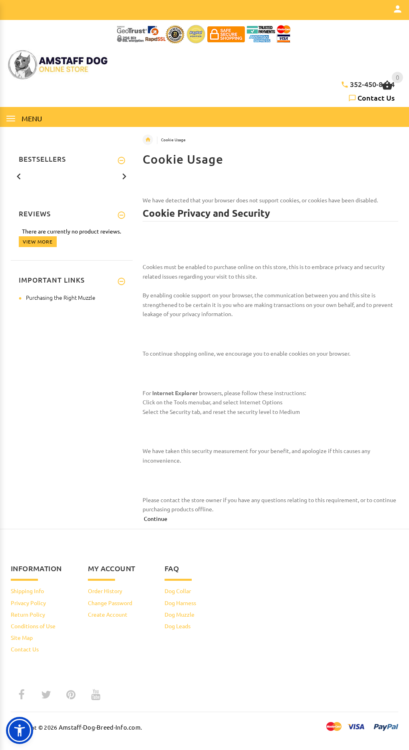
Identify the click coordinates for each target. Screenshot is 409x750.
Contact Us (376, 97)
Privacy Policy (28, 602)
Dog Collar (178, 590)
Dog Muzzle (180, 614)
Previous (19, 176)
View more (38, 241)
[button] (19, 730)
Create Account (107, 614)
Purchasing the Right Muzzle (60, 297)
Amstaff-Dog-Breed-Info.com (100, 727)
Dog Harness (180, 602)
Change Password (110, 602)
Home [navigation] (148, 140)
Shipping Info (27, 590)
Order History (105, 590)
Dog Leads (178, 625)
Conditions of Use (33, 625)
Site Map (22, 637)
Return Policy (28, 614)
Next (124, 176)
